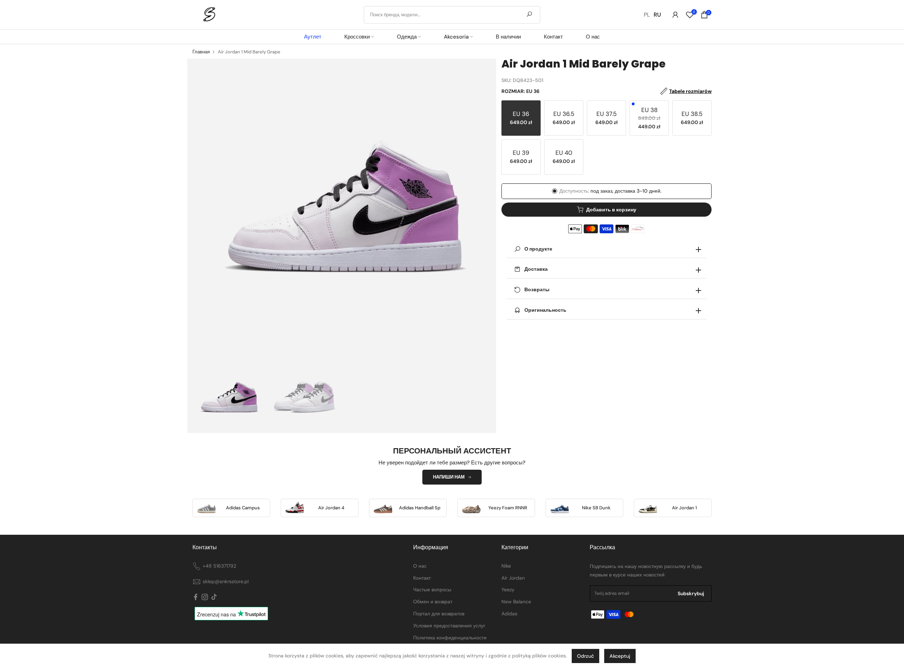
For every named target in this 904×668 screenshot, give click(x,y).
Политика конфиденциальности (450, 637)
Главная (201, 52)
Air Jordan (513, 578)
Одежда (407, 36)
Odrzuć (585, 656)
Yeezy (508, 589)
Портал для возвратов (438, 613)
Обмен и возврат (432, 601)
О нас (593, 36)
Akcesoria (456, 36)
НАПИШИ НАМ (449, 477)
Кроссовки (357, 36)
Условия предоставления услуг (449, 625)
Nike (506, 566)
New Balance (516, 601)
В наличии (508, 36)
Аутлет (312, 36)
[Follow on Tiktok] (214, 597)
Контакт (553, 36)
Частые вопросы (432, 589)
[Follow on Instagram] (205, 597)
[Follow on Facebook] (195, 597)
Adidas (509, 613)
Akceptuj (619, 656)
